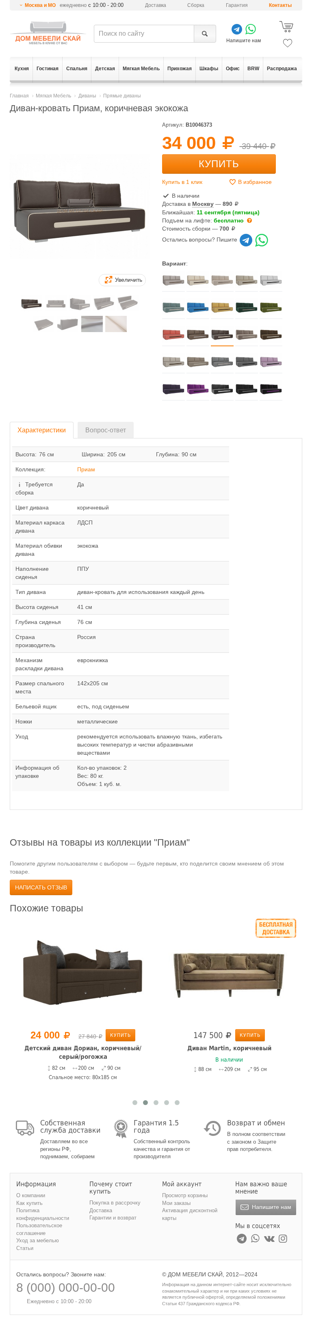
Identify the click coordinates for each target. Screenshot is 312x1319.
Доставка (155, 5)
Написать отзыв (41, 887)
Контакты (280, 5)
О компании (30, 1195)
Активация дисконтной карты (189, 1214)
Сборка (195, 5)
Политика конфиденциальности (42, 1214)
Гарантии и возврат (112, 1218)
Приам (86, 469)
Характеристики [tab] (41, 430)
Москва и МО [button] (40, 5)
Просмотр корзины (185, 1195)
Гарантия (237, 5)
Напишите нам (270, 1207)
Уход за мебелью (37, 1240)
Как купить (29, 1203)
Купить (219, 163)
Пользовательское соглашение (39, 1229)
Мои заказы (176, 1203)
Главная (19, 96)
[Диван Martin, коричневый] (229, 972)
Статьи (24, 1248)
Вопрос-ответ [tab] (105, 430)
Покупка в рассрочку (115, 1203)
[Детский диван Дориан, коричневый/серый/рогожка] (83, 972)
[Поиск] (205, 34)
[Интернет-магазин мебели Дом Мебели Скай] (48, 33)
